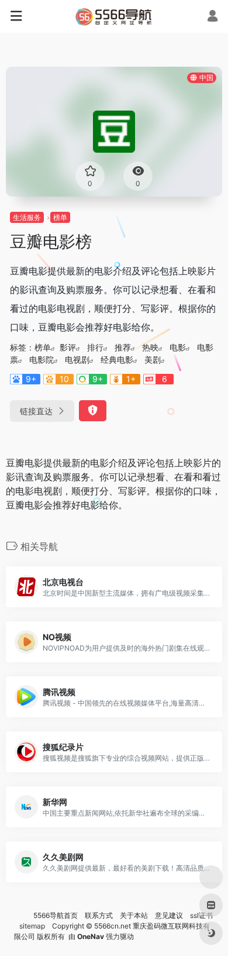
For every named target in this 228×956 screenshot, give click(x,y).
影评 (68, 347)
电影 (178, 347)
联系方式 (99, 915)
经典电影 (117, 359)
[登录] (212, 17)
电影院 (41, 359)
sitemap (32, 925)
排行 (95, 347)
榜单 (60, 217)
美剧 (152, 359)
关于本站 (134, 915)
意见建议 (169, 915)
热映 (150, 347)
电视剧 (77, 359)
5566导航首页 (55, 915)
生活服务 (27, 217)
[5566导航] (114, 16)
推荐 (123, 347)
